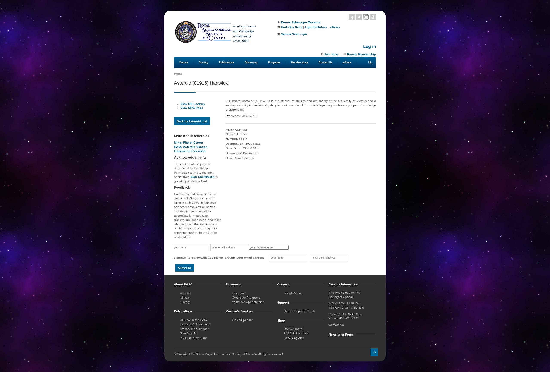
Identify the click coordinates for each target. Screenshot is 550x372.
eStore (347, 62)
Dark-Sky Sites (291, 27)
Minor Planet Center (188, 142)
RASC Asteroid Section (191, 147)
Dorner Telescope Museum (300, 22)
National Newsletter (193, 337)
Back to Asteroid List (192, 121)
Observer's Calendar (194, 329)
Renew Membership (361, 54)
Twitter (359, 17)
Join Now (331, 54)
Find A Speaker (242, 320)
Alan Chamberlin (202, 177)
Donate (183, 62)
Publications (226, 62)
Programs (274, 62)
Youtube (373, 17)
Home (178, 73)
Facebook (352, 17)
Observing (251, 62)
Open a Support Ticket (299, 311)
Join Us (185, 293)
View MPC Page (191, 107)
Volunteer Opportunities (248, 302)
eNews (335, 27)
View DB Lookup (192, 104)
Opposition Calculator (190, 151)
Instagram (366, 17)
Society (203, 62)
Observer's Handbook (195, 324)
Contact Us (325, 62)
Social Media (292, 293)
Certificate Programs (246, 297)
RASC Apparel (293, 329)
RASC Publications (296, 333)
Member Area (299, 62)
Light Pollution (316, 27)
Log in (369, 46)
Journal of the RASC (194, 320)
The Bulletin (188, 333)
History (185, 302)
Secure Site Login (294, 34)
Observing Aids (294, 338)
